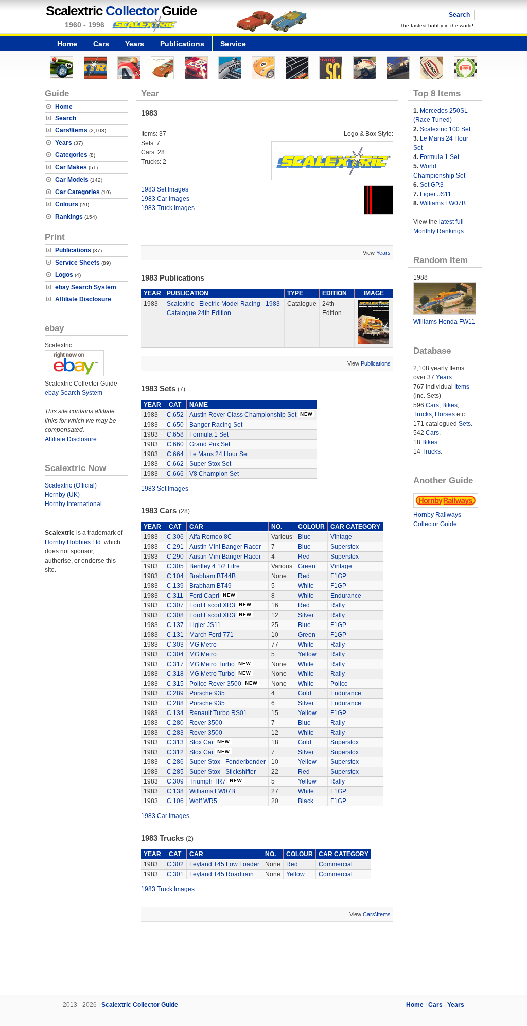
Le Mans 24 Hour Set (219, 454)
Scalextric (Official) (71, 485)
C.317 (175, 664)
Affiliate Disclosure (83, 299)
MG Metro (203, 644)
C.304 (175, 654)
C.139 (175, 585)
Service (233, 44)
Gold (304, 693)
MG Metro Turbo (212, 664)
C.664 (175, 454)
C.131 (175, 634)
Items (461, 386)
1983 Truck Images (168, 208)
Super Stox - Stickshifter (222, 771)
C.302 (175, 864)
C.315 (175, 683)
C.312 (175, 752)
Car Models (72, 179)
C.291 (175, 546)
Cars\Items (71, 130)
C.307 (175, 605)
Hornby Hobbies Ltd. (73, 542)
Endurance (345, 595)
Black (305, 801)
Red (304, 556)
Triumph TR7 (207, 781)
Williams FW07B (212, 791)
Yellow (307, 654)
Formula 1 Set (209, 434)
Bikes (450, 405)
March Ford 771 (211, 634)
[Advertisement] (263, 959)
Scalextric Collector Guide (139, 1004)
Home (67, 44)
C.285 (175, 771)
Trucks (422, 414)
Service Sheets (77, 262)
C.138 (175, 791)
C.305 (175, 566)
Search (65, 118)
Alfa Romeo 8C (210, 537)
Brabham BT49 (210, 585)
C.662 (175, 463)
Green (306, 566)
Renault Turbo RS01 (218, 713)
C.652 (175, 415)
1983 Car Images (165, 198)
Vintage (341, 537)
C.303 (175, 644)
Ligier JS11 (205, 625)
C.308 (175, 615)
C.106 (175, 801)
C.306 (175, 537)
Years (134, 44)
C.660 (175, 444)
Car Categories (77, 192)
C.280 (175, 722)
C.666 (175, 473)
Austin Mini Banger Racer (225, 546)
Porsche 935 (207, 693)
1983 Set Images (164, 189)
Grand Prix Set (209, 444)
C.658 (175, 434)
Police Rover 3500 (215, 683)
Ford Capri (204, 595)
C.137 (175, 625)
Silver (306, 615)
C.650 (175, 424)
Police (339, 683)
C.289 (175, 693)
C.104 (175, 576)
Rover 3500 (205, 722)
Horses (445, 414)
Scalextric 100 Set (445, 129)
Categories (71, 155)
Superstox (344, 546)
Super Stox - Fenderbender (227, 762)
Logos (64, 275)
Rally (337, 605)
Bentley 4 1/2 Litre (214, 566)
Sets (465, 423)
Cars (101, 44)
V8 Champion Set (214, 473)
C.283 (175, 732)
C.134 (175, 713)
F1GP (338, 576)
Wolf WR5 (203, 801)
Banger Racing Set (215, 424)
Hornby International (73, 504)
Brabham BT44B (212, 576)
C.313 (175, 742)
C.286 (175, 762)
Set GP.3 (432, 184)
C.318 (175, 673)
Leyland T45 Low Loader (224, 864)
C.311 (175, 595)
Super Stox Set (210, 463)
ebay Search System (85, 287)
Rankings (69, 216)
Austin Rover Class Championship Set (242, 415)
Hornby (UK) (62, 494)
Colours (66, 204)
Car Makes (71, 167)
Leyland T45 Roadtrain (221, 874)
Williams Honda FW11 (444, 321)
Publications (182, 44)
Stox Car (201, 742)
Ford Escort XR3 (212, 605)
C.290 (175, 556)
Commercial (336, 864)
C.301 (175, 874)
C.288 (175, 703)
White (306, 585)
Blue (304, 537)
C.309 (175, 781)
